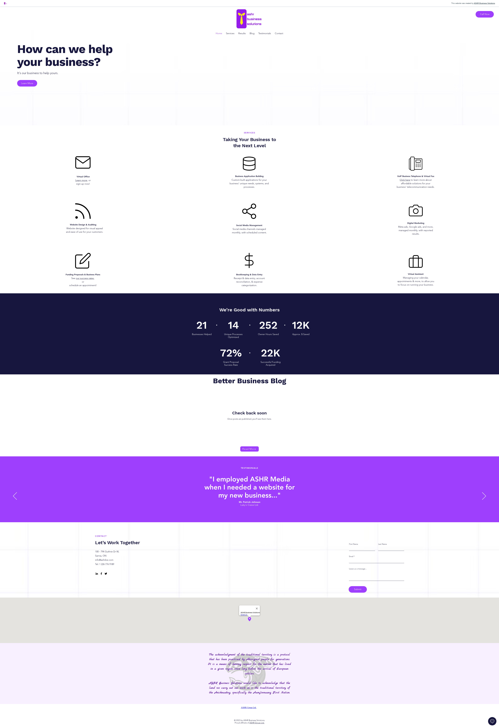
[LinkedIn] (96, 573)
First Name (353, 544)
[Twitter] (105, 573)
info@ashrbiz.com (104, 559)
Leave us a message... (358, 569)
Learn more (81, 180)
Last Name (382, 544)
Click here (405, 179)
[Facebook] (101, 573)
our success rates (85, 278)
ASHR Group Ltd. (257, 723)
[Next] (484, 496)
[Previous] (15, 496)
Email (351, 556)
